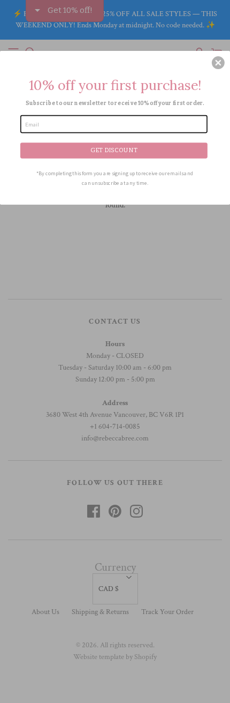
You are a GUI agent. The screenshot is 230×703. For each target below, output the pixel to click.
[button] (218, 62)
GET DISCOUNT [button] (114, 149)
